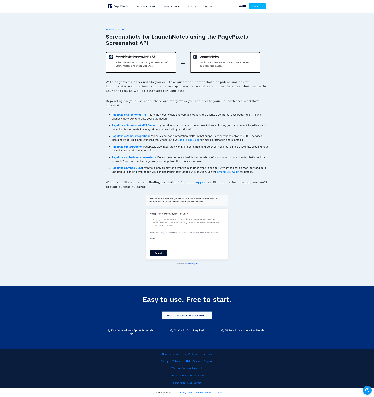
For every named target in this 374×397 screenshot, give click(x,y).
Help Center (193, 361)
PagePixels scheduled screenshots (134, 157)
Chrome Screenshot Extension (187, 375)
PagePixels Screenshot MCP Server (134, 125)
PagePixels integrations (127, 146)
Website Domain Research (187, 368)
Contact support (193, 182)
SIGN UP (257, 6)
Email (153, 238)
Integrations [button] (171, 6)
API (146, 6)
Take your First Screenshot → (187, 315)
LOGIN (242, 6)
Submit (158, 253)
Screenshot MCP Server (187, 382)
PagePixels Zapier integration (130, 135)
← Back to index (115, 29)
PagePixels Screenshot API (129, 114)
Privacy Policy (185, 392)
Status (218, 392)
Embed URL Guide (228, 171)
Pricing (192, 6)
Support (208, 6)
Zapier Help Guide (189, 139)
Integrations (191, 354)
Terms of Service (204, 392)
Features (207, 354)
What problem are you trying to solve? (169, 213)
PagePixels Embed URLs (127, 167)
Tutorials (177, 361)
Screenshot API (171, 354)
